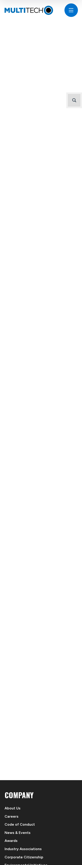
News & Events (18, 832)
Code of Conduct (20, 824)
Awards (11, 840)
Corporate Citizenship (24, 857)
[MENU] (71, 10)
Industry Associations (23, 849)
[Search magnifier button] (74, 100)
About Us (12, 808)
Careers (11, 816)
